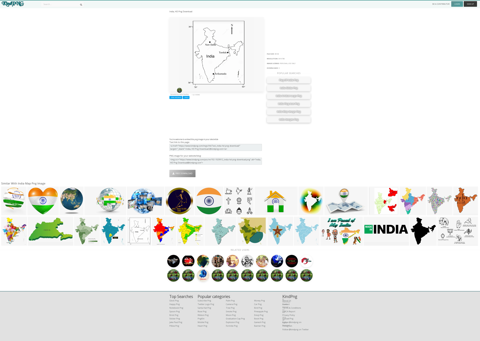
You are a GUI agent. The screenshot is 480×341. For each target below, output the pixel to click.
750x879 (298, 244)
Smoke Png (231, 311)
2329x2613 (273, 244)
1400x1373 (242, 244)
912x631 (442, 244)
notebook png (176, 307)
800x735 (209, 244)
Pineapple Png (261, 311)
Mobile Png (203, 322)
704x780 (431, 213)
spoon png (174, 311)
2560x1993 (405, 213)
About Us (286, 300)
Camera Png (231, 304)
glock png (174, 300)
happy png (174, 304)
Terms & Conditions (291, 307)
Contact (286, 304)
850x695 (373, 213)
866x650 (199, 213)
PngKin (201, 318)
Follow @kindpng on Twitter (295, 329)
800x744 (31, 213)
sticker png (174, 318)
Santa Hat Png (204, 307)
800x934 (105, 244)
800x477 (156, 244)
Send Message (175, 97)
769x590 (131, 213)
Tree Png (230, 307)
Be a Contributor (441, 4)
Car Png (258, 304)
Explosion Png (232, 322)
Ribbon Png (203, 315)
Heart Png (202, 325)
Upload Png (287, 318)
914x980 (414, 244)
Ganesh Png (260, 322)
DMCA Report (288, 311)
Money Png (259, 300)
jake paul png (175, 322)
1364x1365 (170, 213)
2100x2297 (458, 213)
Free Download (183, 173)
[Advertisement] (216, 117)
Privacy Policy (288, 315)
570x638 (78, 244)
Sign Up (470, 4)
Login (457, 4)
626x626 (303, 213)
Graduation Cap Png (235, 318)
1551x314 (369, 244)
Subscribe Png (204, 300)
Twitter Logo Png (206, 304)
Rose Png (202, 311)
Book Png (258, 318)
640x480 (5, 213)
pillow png (174, 325)
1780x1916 (182, 244)
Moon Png (231, 315)
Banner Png (259, 325)
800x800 (32, 244)
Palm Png (230, 300)
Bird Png (258, 307)
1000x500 (65, 213)
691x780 (131, 244)
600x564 (228, 213)
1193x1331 (6, 244)
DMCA (186, 97)
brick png (173, 315)
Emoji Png (259, 315)
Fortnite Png (232, 325)
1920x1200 (326, 244)
